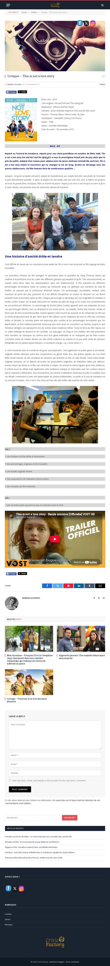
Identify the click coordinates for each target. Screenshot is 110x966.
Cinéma (102, 84)
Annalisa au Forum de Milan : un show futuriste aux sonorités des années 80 (38, 836)
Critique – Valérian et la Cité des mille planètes (27, 700)
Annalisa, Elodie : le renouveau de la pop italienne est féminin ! (32, 842)
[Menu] (8, 5)
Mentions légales (57, 962)
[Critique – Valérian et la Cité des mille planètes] (29, 682)
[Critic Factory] (55, 5)
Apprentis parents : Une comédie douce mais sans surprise (82, 657)
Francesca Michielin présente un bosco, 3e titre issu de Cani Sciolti (33, 857)
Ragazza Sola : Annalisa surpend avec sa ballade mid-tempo (31, 847)
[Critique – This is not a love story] (55, 46)
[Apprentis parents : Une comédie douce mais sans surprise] (81, 639)
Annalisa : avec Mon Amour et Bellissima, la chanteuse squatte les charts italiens (40, 852)
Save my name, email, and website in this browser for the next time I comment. (49, 780)
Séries (7, 919)
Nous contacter (72, 962)
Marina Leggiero (14, 84)
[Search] (102, 5)
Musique (8, 924)
